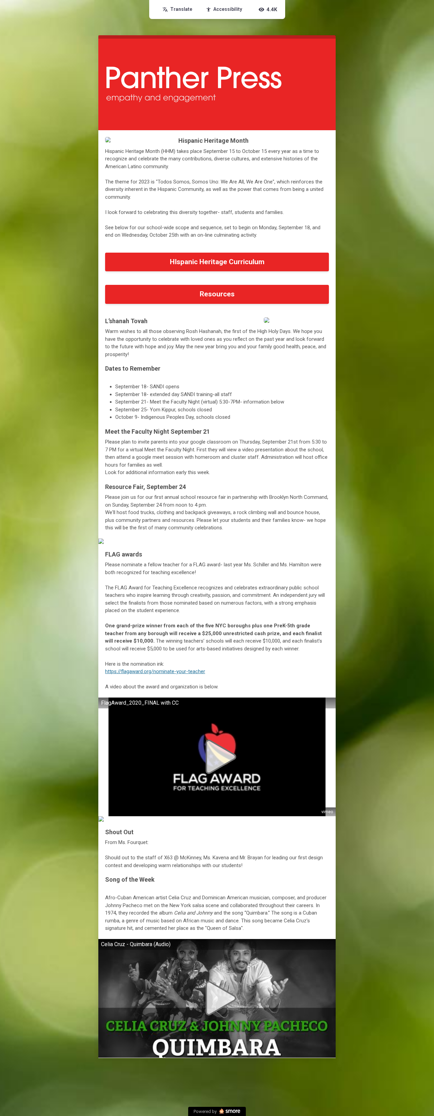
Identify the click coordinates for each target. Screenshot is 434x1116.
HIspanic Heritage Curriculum (217, 262)
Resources (217, 294)
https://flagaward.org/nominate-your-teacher (155, 671)
